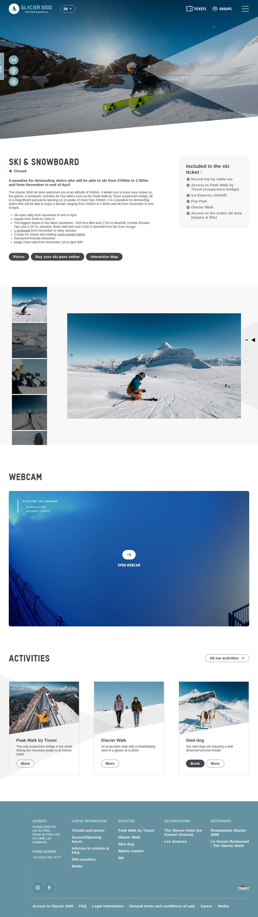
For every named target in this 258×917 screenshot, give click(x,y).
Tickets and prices (88, 830)
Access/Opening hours (86, 839)
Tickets (200, 8)
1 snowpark (22, 230)
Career (206, 906)
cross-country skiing (71, 234)
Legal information (108, 906)
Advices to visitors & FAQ (90, 850)
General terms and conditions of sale (162, 906)
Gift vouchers (84, 859)
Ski (121, 858)
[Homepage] (30, 9)
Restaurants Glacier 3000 (228, 832)
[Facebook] (49, 887)
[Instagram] (37, 887)
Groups (225, 8)
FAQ (83, 906)
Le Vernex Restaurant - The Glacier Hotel (230, 843)
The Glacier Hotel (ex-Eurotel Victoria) (183, 832)
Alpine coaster (131, 851)
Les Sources (175, 841)
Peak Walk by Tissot (136, 830)
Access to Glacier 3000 (52, 906)
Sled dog (126, 844)
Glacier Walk (129, 837)
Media (77, 866)
